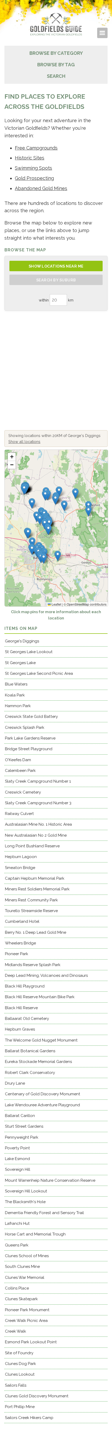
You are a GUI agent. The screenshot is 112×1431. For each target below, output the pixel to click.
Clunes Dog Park (20, 1363)
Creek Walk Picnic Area (26, 1320)
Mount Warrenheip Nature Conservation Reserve (50, 1180)
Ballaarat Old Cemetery (27, 1018)
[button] (48, 529)
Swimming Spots (33, 168)
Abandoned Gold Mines (41, 188)
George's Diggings (22, 641)
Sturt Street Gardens (24, 1126)
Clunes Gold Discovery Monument (37, 1396)
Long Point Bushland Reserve (32, 846)
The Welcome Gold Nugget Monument (41, 1040)
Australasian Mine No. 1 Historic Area (38, 824)
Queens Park (16, 1245)
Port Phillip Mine (20, 1406)
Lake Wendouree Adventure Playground (42, 1105)
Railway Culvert (19, 813)
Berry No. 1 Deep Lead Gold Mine (35, 932)
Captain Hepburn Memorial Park (34, 878)
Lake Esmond (17, 1158)
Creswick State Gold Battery (31, 716)
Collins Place (17, 1288)
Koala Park (15, 695)
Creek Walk (15, 1331)
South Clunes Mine (22, 1266)
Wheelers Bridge (20, 943)
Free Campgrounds (36, 148)
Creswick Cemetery (23, 792)
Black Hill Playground (25, 986)
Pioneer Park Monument (27, 1310)
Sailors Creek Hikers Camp (29, 1417)
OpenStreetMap (78, 604)
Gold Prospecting (34, 178)
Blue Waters (16, 684)
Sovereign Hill (17, 1169)
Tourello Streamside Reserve (31, 910)
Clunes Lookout (20, 1374)
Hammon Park (18, 705)
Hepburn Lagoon (21, 856)
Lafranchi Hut (17, 1223)
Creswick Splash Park (24, 727)
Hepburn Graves (20, 1029)
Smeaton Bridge (20, 867)
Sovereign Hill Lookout (26, 1191)
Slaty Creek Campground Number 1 (38, 781)
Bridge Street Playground (28, 749)
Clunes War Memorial (24, 1277)
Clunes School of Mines (27, 1255)
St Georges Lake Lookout (29, 651)
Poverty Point (17, 1148)
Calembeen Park (20, 770)
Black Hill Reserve (21, 1008)
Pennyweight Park (21, 1137)
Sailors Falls (15, 1385)
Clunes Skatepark (21, 1299)
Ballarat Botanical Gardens (30, 1051)
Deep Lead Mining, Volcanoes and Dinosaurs (46, 975)
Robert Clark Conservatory (30, 1072)
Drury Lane (15, 1083)
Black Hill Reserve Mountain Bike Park (39, 997)
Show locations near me (56, 266)
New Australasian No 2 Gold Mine (36, 835)
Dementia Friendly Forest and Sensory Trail (44, 1212)
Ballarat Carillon (20, 1115)
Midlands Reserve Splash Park (32, 964)
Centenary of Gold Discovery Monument (42, 1094)
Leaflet (56, 604)
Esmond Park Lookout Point (31, 1342)
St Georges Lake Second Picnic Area (39, 673)
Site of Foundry (19, 1353)
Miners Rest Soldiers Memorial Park (37, 889)
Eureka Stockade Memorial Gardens (38, 1061)
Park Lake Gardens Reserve (30, 738)
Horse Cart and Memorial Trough (35, 1234)
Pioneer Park (16, 953)
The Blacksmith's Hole (25, 1201)
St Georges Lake (20, 662)
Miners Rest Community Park (31, 900)
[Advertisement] (56, 370)
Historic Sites (29, 158)
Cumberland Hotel (22, 921)
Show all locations (24, 441)
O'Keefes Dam (18, 760)
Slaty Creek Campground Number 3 (38, 803)
